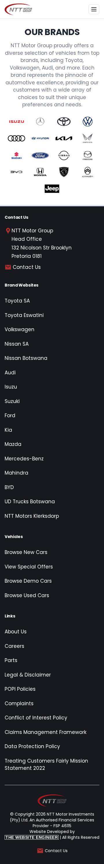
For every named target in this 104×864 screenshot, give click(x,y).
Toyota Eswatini (24, 315)
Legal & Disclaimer (28, 674)
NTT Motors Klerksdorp (32, 516)
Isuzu (11, 386)
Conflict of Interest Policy (36, 717)
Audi (10, 372)
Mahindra (16, 472)
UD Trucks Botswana (30, 501)
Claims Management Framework (45, 732)
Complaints (19, 703)
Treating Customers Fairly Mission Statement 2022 (46, 764)
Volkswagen (19, 329)
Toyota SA (17, 300)
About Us (16, 631)
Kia (8, 429)
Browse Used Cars (27, 595)
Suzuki (12, 401)
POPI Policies (20, 689)
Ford (10, 415)
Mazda (13, 444)
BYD (9, 487)
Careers (14, 646)
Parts (11, 660)
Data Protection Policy (32, 746)
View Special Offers (29, 566)
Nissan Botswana (26, 358)
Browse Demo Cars (28, 580)
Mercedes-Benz (24, 458)
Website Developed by (40, 834)
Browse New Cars (26, 552)
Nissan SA (17, 343)
